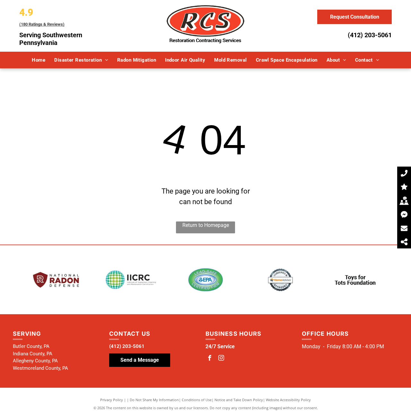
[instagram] (221, 359)
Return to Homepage (205, 225)
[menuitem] (38, 60)
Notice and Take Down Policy (238, 399)
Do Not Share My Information (154, 399)
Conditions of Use (197, 399)
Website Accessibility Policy (288, 399)
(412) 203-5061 (370, 35)
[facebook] (210, 359)
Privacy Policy (111, 399)
